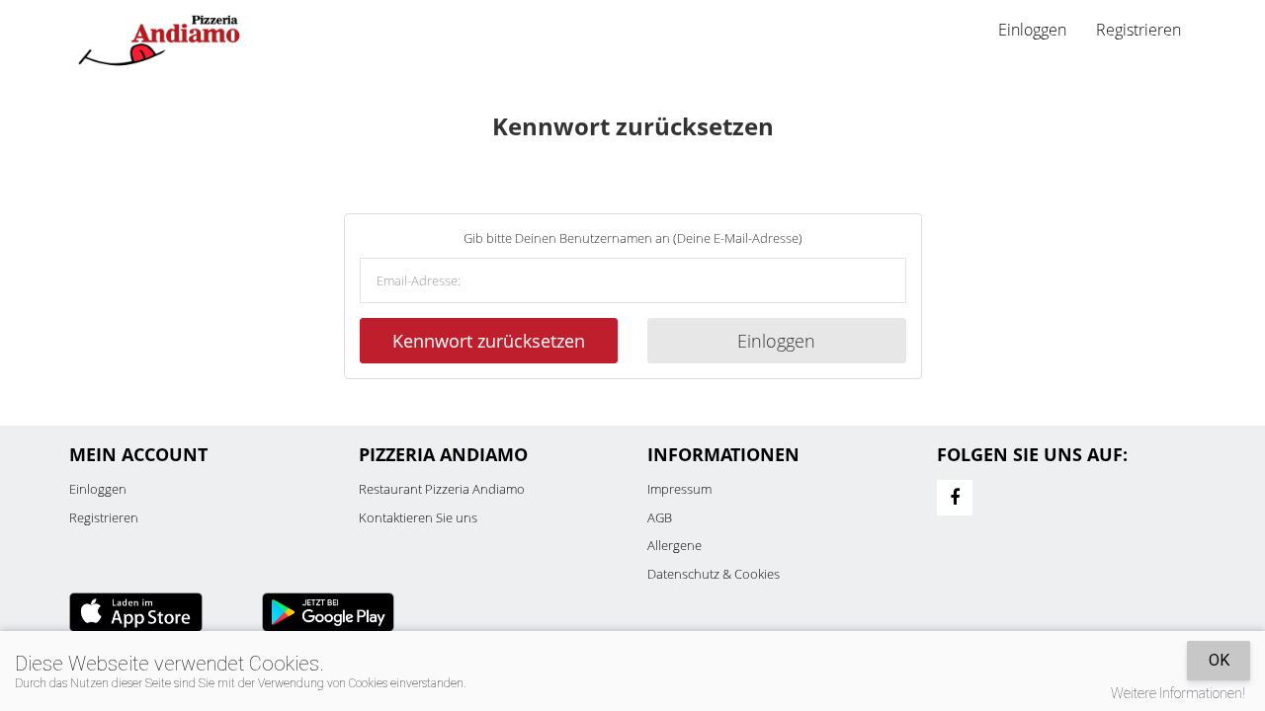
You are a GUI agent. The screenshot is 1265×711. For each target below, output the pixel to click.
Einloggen (776, 341)
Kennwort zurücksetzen (488, 341)
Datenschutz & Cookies (713, 574)
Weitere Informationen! (1178, 693)
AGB (659, 517)
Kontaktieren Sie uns (418, 517)
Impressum (679, 489)
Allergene (674, 545)
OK (1219, 660)
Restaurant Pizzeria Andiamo (442, 489)
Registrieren (1138, 29)
